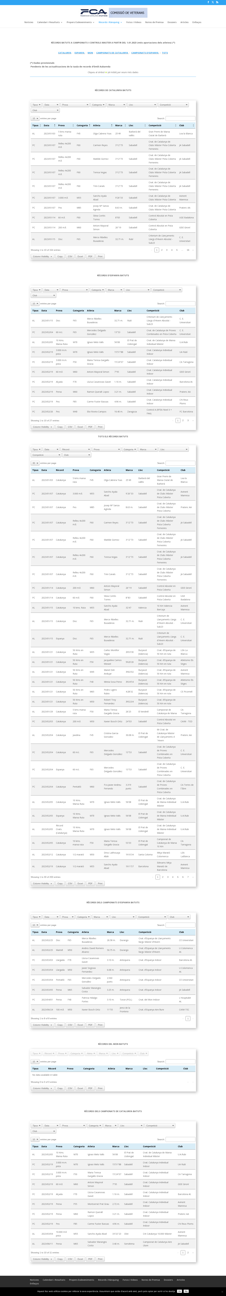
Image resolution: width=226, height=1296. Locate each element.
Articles (184, 22)
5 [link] (177, 250)
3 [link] (166, 250)
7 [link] (188, 877)
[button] (40, 125)
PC (33, 145)
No (186, 1291)
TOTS (165, 52)
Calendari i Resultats (48, 22)
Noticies (28, 22)
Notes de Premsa (154, 22)
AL (33, 133)
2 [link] (162, 250)
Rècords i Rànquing (109, 22)
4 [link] (171, 250)
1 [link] (156, 250)
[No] (222, 1291)
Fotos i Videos (133, 22)
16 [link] (188, 250)
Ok (179, 1291)
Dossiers (172, 22)
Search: (161, 118)
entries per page (48, 118)
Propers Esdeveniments (79, 22)
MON (90, 52)
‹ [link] (151, 250)
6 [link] (183, 877)
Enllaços (196, 22)
